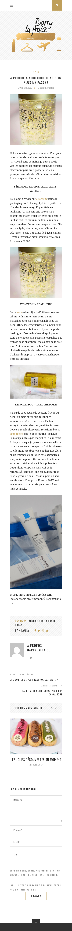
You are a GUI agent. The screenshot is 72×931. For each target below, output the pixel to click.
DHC (41, 621)
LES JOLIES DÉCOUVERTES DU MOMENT (36, 759)
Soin (36, 72)
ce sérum (41, 199)
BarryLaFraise (38, 650)
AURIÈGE (33, 621)
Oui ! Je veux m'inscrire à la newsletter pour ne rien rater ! (35, 887)
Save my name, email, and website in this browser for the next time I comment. (35, 872)
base (19, 312)
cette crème (17, 433)
